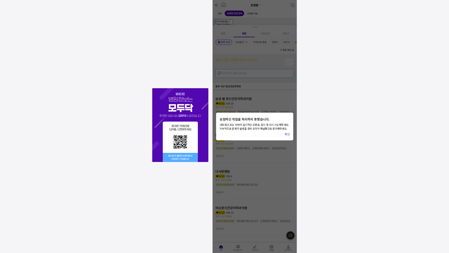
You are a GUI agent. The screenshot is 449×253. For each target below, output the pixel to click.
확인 (287, 134)
